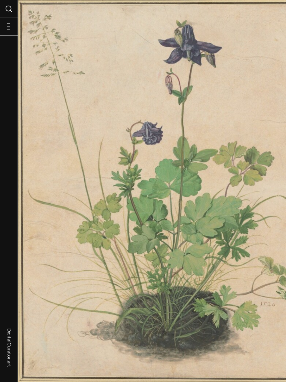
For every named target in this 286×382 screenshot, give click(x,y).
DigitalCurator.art (9, 341)
